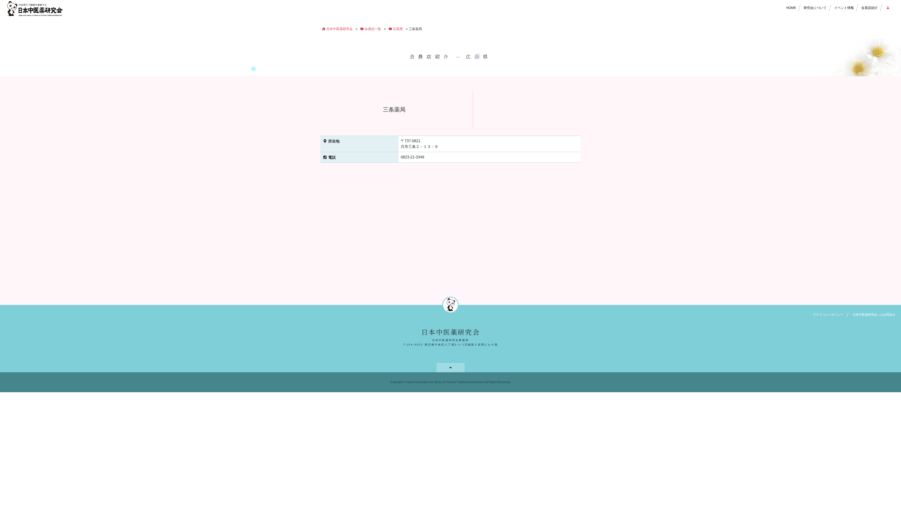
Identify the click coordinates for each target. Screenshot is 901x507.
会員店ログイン (886, 8)
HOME (791, 8)
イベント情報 (844, 8)
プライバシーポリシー (828, 314)
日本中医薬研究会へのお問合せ (874, 314)
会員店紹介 (869, 8)
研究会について (815, 8)
